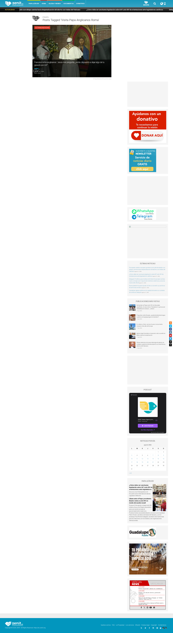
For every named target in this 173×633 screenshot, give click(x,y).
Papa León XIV (34, 3)
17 (131, 462)
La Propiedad (120, 625)
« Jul (130, 473)
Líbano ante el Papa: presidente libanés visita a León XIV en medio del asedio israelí (140, 501)
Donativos (80, 3)
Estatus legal (145, 625)
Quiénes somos (106, 625)
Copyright (154, 625)
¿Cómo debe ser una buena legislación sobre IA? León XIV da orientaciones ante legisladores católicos (82, 10)
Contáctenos (162, 625)
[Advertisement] (147, 94)
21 (153, 462)
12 (142, 458)
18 (137, 462)
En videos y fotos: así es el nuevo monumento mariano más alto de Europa (150, 325)
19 (142, 462)
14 (153, 458)
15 (158, 458)
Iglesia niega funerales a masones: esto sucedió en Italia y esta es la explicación (151, 334)
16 (163, 458)
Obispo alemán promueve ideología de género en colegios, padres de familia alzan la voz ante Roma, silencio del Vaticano (151, 344)
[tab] (139, 583)
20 (147, 462)
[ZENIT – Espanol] (16, 3)
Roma (44, 3)
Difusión (137, 625)
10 (131, 458)
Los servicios (130, 625)
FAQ (113, 625)
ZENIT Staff (37, 73)
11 (137, 458)
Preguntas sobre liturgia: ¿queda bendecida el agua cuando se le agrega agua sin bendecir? (151, 316)
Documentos (69, 3)
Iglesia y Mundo (55, 3)
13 (147, 458)
